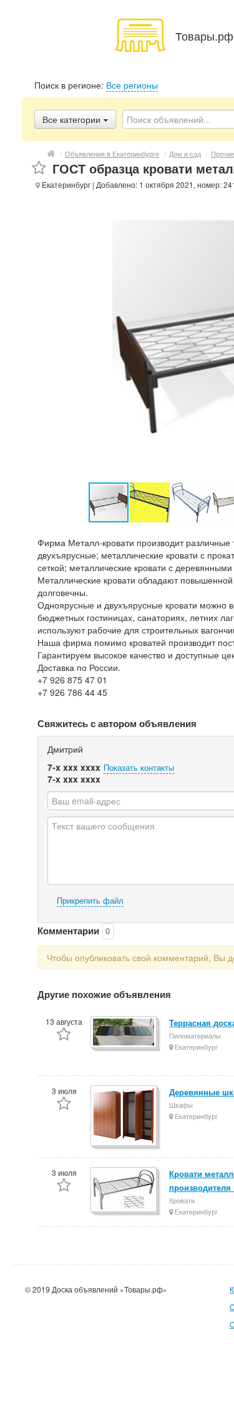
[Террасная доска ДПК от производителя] (124, 1033)
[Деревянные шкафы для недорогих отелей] (124, 1116)
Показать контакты (139, 767)
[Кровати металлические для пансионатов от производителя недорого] (124, 1190)
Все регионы (132, 85)
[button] (150, 502)
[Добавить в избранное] (39, 168)
